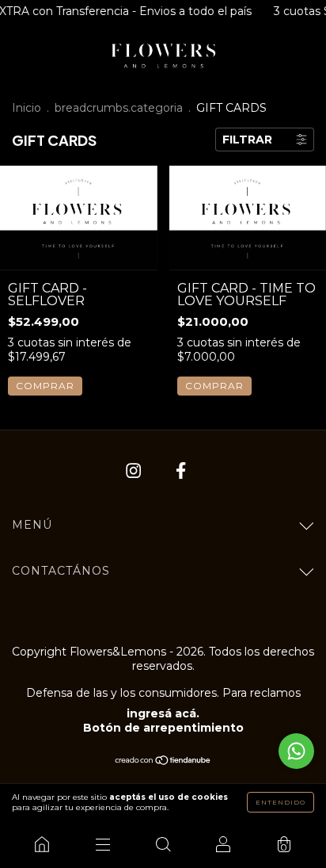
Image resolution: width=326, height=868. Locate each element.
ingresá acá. (163, 713)
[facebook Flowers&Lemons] (181, 471)
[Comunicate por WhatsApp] (296, 751)
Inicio (26, 108)
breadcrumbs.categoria (119, 108)
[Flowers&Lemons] (42, 844)
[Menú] (102, 844)
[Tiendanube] (163, 761)
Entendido (280, 802)
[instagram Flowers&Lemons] (135, 471)
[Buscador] (163, 844)
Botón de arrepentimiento (163, 728)
